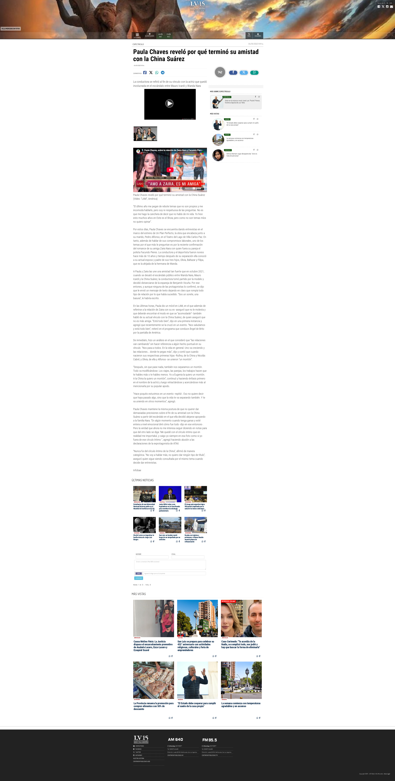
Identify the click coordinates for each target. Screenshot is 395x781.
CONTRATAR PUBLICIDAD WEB (141, 761)
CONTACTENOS (139, 746)
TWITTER (138, 752)
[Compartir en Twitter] (151, 73)
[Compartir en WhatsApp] (157, 73)
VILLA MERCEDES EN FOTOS (11, 28)
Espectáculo (138, 44)
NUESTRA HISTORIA (138, 758)
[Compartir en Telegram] (163, 73)
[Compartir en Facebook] (145, 73)
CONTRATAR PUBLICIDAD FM (210, 755)
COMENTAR (139, 578)
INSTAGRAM (138, 755)
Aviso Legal (387, 774)
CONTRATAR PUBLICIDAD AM (175, 755)
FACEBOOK (138, 749)
